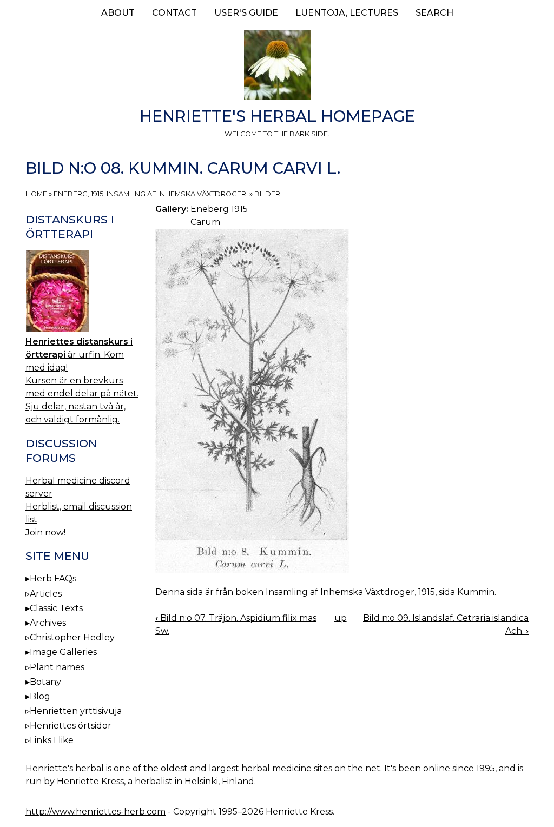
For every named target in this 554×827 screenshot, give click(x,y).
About (118, 13)
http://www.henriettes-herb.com (95, 811)
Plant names (57, 667)
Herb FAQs (53, 578)
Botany (45, 682)
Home (36, 194)
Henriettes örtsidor (70, 725)
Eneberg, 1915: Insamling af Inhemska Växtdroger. (151, 194)
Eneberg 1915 (219, 209)
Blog (40, 696)
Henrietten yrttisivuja (76, 711)
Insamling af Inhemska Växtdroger (340, 592)
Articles (46, 593)
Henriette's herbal (64, 768)
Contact (174, 13)
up (340, 618)
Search (434, 13)
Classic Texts (56, 608)
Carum (205, 222)
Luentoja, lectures (346, 13)
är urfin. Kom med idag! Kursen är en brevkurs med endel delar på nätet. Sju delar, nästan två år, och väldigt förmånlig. (81, 380)
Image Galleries (63, 652)
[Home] (277, 66)
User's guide (246, 13)
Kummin (475, 592)
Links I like (52, 740)
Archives (48, 623)
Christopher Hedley (72, 637)
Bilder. (268, 194)
